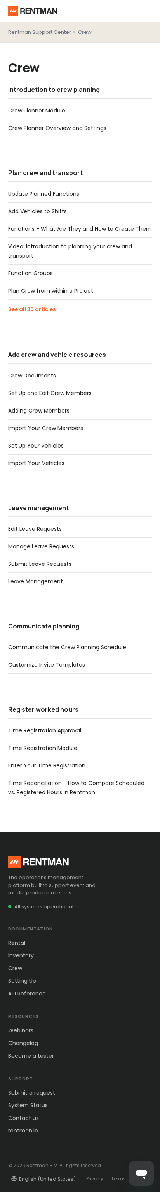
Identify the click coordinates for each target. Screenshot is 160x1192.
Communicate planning (43, 626)
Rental (16, 943)
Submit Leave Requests (39, 564)
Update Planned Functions (43, 194)
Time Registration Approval (44, 730)
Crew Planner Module (36, 110)
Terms (118, 1178)
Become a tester (31, 1056)
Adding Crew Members (39, 410)
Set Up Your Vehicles (36, 445)
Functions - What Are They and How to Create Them (80, 229)
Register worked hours (43, 709)
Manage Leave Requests (41, 546)
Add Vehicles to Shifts (37, 211)
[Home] (32, 11)
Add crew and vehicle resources (57, 354)
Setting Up (22, 981)
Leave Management (35, 581)
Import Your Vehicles (36, 463)
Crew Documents (32, 375)
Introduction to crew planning (54, 89)
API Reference (27, 993)
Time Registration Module (42, 748)
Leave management (38, 508)
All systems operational (43, 906)
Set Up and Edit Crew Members (50, 393)
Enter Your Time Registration (46, 765)
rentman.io (23, 1130)
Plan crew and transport (45, 173)
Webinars (20, 1030)
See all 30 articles (32, 309)
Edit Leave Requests (35, 529)
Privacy (94, 1178)
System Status (28, 1105)
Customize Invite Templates (46, 665)
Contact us (23, 1118)
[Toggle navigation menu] (144, 11)
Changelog (23, 1043)
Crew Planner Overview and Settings (57, 128)
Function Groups (30, 273)
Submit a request (31, 1093)
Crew (85, 32)
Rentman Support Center (39, 32)
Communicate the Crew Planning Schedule (67, 647)
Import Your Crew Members (45, 428)
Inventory (21, 955)
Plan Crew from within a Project (50, 291)
